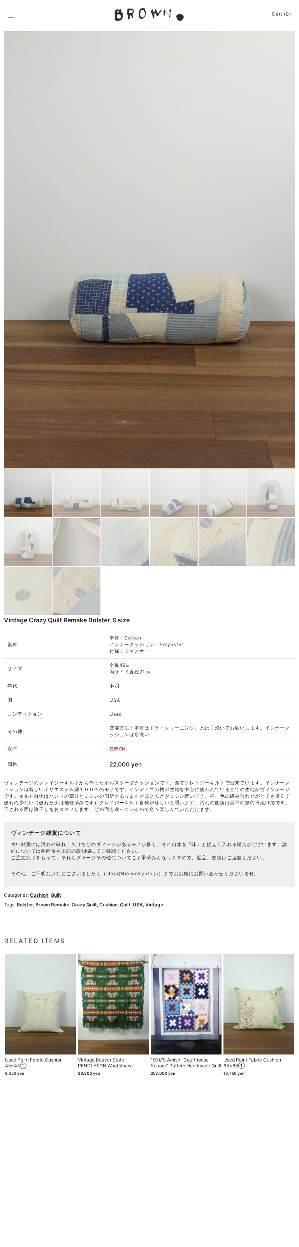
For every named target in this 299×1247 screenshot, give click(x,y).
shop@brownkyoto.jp (132, 873)
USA (138, 905)
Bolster (25, 905)
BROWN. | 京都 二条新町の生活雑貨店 (149, 14)
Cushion (39, 895)
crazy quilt (84, 905)
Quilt (56, 895)
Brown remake (52, 905)
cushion (108, 905)
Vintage (154, 905)
